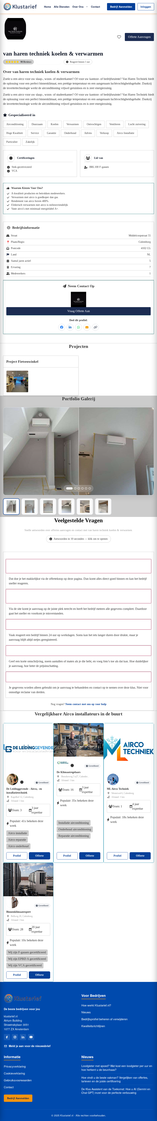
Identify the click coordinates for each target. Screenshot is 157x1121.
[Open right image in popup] (116, 451)
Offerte (39, 855)
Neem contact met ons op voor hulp (85, 704)
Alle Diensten (62, 6)
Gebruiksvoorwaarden (18, 1080)
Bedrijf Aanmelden (121, 6)
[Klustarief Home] (20, 6)
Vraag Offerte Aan (78, 311)
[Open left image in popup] (40, 451)
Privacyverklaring (15, 1066)
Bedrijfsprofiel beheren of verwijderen (104, 1019)
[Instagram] (15, 1037)
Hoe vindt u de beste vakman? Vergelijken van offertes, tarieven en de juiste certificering (114, 1079)
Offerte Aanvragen (139, 37)
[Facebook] (7, 1037)
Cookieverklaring (14, 1073)
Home (47, 6)
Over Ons (77, 6)
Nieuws (86, 1012)
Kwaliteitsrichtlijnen (93, 1026)
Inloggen (146, 6)
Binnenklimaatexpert (18, 911)
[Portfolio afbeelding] (69, 488)
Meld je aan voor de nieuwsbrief (30, 1046)
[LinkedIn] (23, 1037)
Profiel (17, 855)
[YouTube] (31, 1037)
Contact (95, 6)
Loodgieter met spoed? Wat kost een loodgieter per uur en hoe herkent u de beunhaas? (116, 1068)
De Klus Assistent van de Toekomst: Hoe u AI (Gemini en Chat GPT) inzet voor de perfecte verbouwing (115, 1091)
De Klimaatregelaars (68, 772)
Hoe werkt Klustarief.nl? (96, 1005)
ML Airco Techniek (118, 788)
